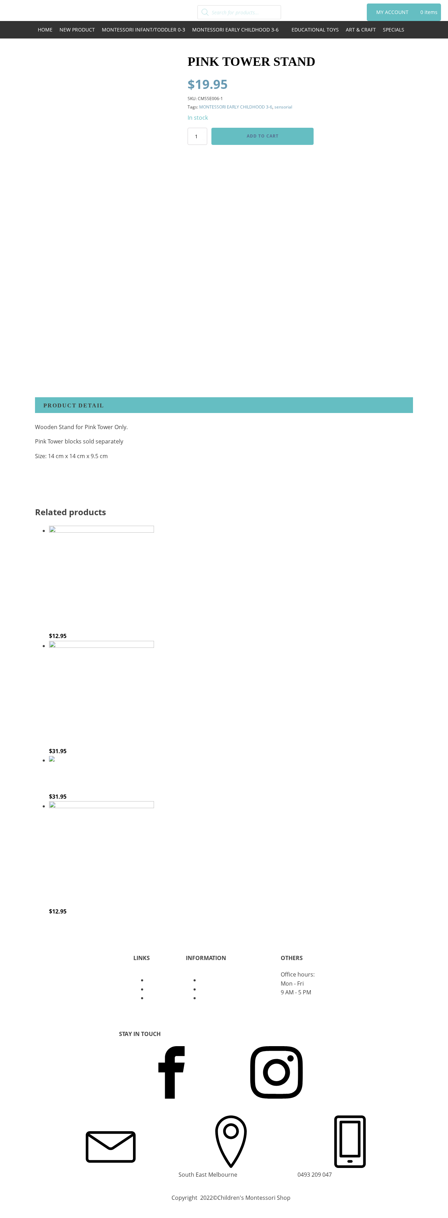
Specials (393, 29)
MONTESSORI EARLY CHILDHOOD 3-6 (235, 29)
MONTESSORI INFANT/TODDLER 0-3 (143, 29)
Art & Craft (361, 29)
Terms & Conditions (226, 989)
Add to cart (263, 136)
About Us (159, 980)
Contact (157, 989)
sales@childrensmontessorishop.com (109, 1174)
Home (45, 29)
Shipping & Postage (225, 998)
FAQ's (154, 998)
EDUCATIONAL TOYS (315, 29)
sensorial (283, 107)
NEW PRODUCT (77, 29)
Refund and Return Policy (233, 980)
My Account (392, 12)
